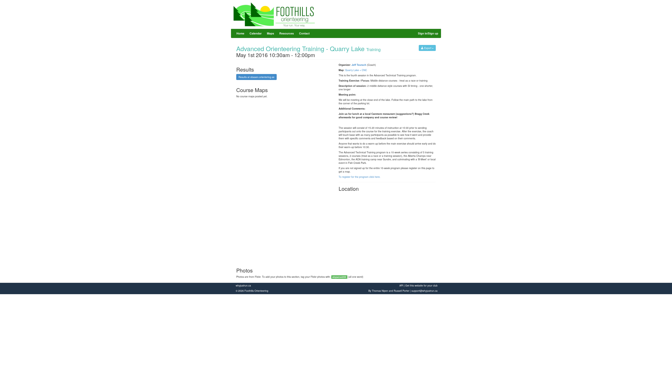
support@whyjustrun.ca (424, 290)
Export (428, 48)
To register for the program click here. (359, 176)
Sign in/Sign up (428, 33)
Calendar (256, 33)
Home (240, 33)
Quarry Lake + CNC (356, 70)
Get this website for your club (421, 285)
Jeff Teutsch (359, 64)
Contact (304, 33)
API (401, 285)
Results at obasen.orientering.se (256, 77)
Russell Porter (401, 290)
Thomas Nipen (380, 290)
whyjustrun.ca (243, 285)
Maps (270, 33)
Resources (286, 33)
